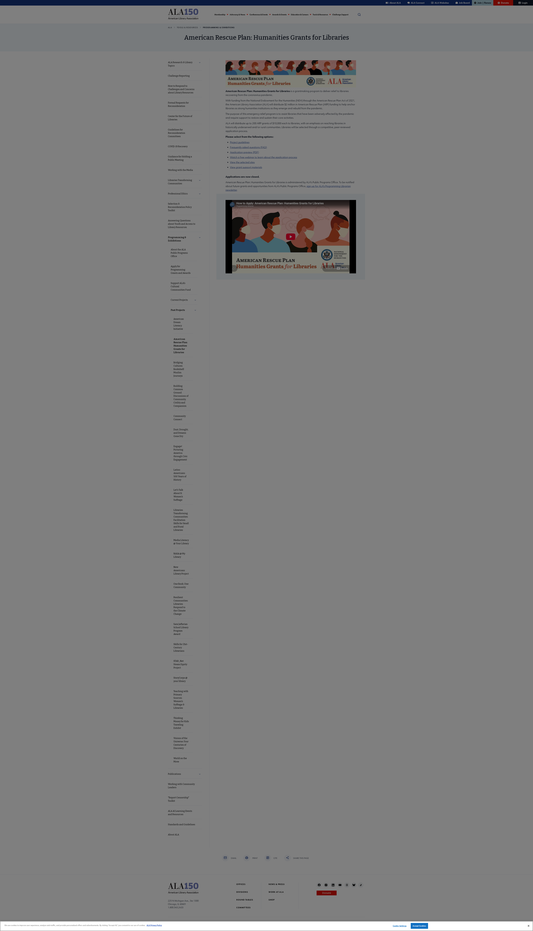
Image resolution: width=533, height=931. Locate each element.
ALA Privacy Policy (154, 925)
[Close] (529, 926)
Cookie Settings (400, 926)
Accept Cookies (419, 926)
